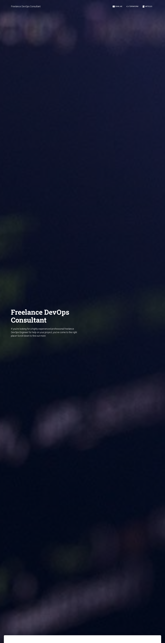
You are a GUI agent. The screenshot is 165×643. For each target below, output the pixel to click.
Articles (147, 6)
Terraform (132, 6)
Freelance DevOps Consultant (26, 6)
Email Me (117, 6)
